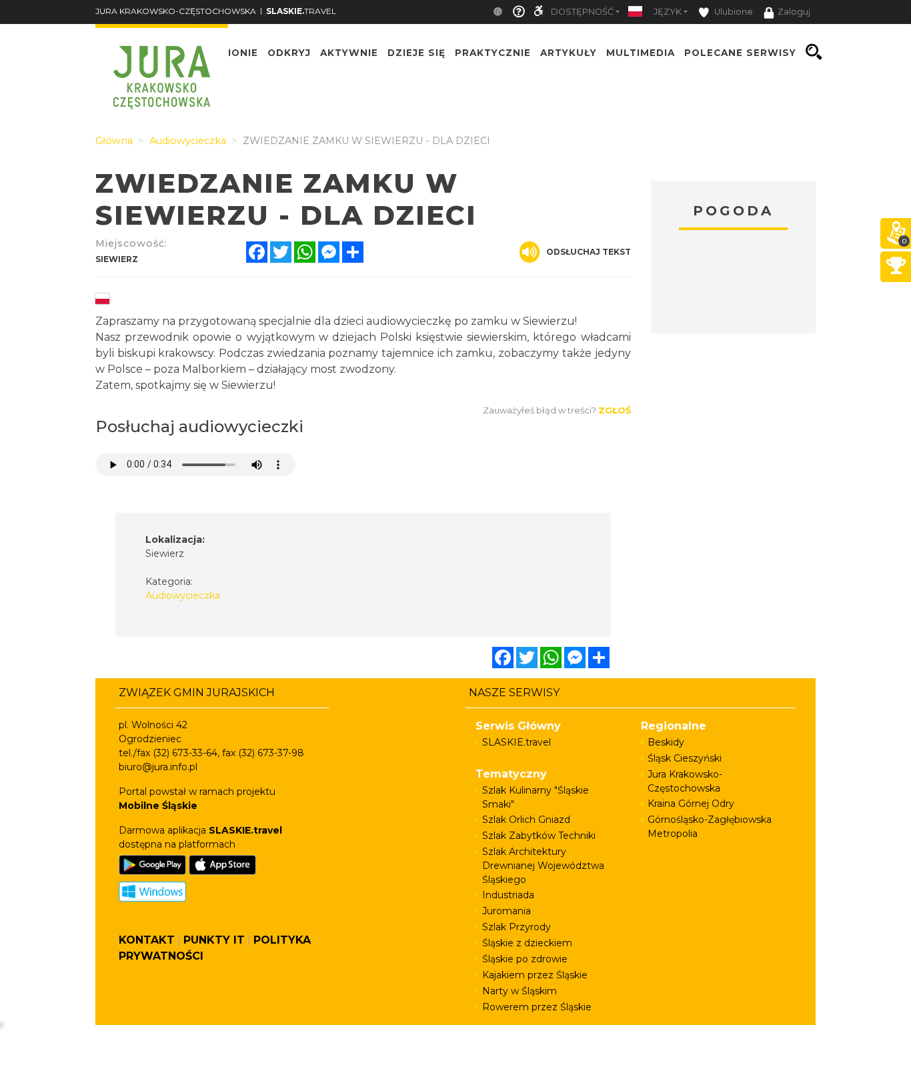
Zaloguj (794, 12)
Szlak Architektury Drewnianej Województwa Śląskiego (543, 866)
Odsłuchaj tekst (588, 252)
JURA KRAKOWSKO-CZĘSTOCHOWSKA (175, 11)
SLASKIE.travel (516, 742)
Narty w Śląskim (519, 991)
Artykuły (568, 52)
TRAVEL (301, 11)
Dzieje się (416, 52)
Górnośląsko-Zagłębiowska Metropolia (710, 827)
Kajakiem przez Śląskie (535, 975)
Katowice (733, 283)
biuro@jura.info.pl (158, 767)
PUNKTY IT (214, 940)
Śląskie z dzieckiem (527, 943)
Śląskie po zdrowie (525, 959)
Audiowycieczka (182, 596)
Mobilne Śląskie (158, 806)
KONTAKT (147, 940)
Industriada (508, 895)
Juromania (506, 911)
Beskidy (666, 742)
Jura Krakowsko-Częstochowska (685, 781)
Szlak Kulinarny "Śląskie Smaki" (535, 797)
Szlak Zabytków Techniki (539, 836)
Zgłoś (614, 410)
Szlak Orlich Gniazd (526, 820)
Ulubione (732, 12)
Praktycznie (493, 52)
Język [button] (668, 12)
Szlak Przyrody (516, 927)
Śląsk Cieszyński (685, 758)
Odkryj (289, 52)
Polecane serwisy (740, 52)
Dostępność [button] (582, 12)
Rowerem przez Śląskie (537, 1007)
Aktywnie (349, 52)
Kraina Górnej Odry (691, 804)
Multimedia (640, 52)
